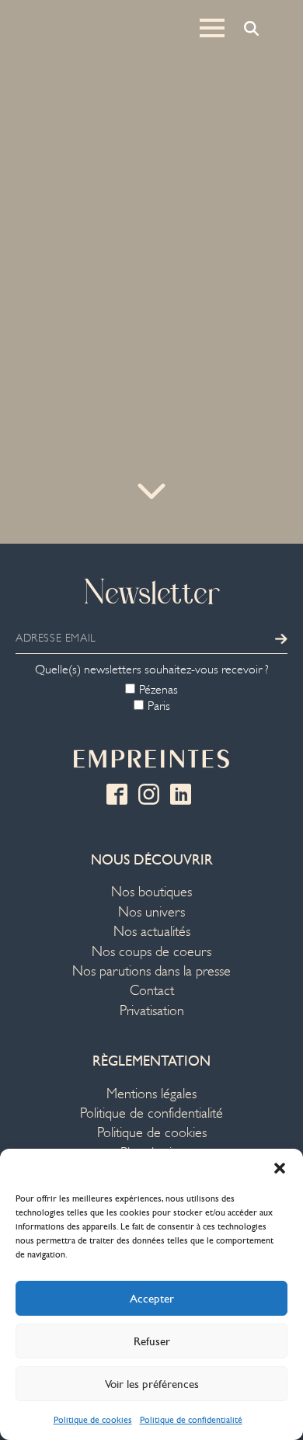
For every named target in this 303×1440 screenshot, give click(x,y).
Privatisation (152, 1011)
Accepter (152, 1299)
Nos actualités (151, 931)
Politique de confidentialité (191, 1419)
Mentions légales (151, 1094)
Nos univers (151, 912)
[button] (279, 1168)
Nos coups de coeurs (151, 952)
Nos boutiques (151, 892)
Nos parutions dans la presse (151, 971)
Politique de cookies (93, 1419)
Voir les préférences (152, 1384)
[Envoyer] (281, 638)
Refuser (152, 1341)
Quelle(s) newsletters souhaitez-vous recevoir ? (152, 670)
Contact (152, 991)
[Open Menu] (212, 28)
